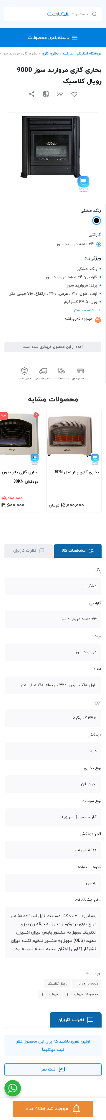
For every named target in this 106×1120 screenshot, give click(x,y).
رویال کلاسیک (57, 983)
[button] (60, 94)
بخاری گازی (50, 53)
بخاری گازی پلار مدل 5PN (77, 472)
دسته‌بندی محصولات (48, 37)
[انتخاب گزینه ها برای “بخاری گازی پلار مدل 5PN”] (91, 458)
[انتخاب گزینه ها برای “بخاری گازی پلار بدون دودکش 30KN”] (31, 458)
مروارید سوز (50, 994)
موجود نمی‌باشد (78, 319)
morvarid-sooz (86, 983)
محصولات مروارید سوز (82, 994)
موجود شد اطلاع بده (47, 1108)
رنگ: (91, 211)
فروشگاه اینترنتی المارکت (82, 53)
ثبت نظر (48, 1069)
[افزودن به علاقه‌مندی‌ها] (74, 94)
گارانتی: (94, 235)
